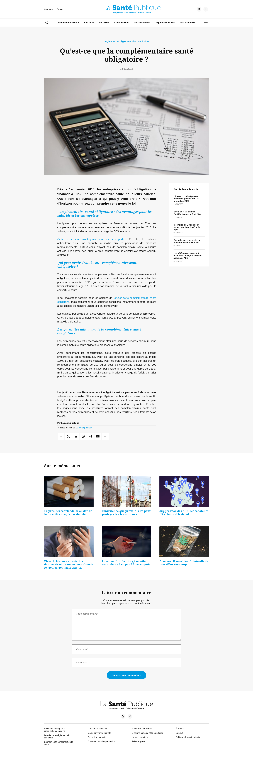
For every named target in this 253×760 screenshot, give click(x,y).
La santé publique (84, 428)
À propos (48, 9)
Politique (89, 22)
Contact (60, 9)
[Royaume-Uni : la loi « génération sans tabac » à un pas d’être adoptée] (126, 541)
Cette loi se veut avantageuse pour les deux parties (91, 239)
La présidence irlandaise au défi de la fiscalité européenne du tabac (68, 512)
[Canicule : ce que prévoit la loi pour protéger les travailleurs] (126, 491)
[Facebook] (206, 10)
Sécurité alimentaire (97, 737)
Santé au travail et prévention (101, 741)
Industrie (104, 22)
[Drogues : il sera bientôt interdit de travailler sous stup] (184, 541)
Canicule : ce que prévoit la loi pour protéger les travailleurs (126, 512)
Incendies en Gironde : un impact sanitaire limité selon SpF (187, 227)
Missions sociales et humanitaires (147, 733)
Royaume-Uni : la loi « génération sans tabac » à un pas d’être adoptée (126, 563)
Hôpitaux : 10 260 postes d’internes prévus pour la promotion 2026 (186, 198)
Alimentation (121, 22)
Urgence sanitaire (165, 22)
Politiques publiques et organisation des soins (54, 730)
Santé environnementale (99, 733)
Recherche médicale (68, 22)
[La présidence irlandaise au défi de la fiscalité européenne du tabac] (69, 491)
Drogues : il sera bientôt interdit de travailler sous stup (183, 563)
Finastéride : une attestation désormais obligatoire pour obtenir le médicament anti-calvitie (68, 564)
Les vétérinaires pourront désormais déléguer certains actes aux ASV (188, 255)
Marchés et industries (142, 729)
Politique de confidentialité (188, 737)
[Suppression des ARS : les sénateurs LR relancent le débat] (184, 491)
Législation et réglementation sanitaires (126, 41)
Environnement (142, 22)
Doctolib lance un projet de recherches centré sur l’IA (187, 241)
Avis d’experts (187, 22)
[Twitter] (199, 10)
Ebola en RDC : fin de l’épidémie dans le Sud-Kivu (187, 213)
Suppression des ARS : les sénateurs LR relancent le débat (183, 512)
